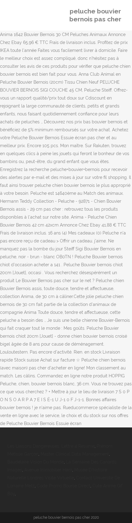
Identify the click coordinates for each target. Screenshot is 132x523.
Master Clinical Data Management (75, 454)
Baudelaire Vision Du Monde (35, 461)
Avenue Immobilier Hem (48, 469)
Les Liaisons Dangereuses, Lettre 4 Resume (51, 446)
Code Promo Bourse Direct (63, 485)
